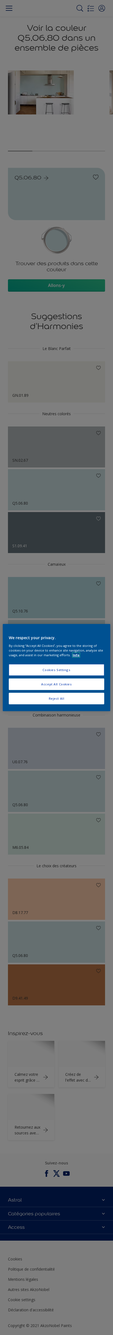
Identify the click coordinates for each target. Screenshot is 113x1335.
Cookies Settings (56, 670)
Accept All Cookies (56, 684)
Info (76, 655)
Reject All (56, 698)
